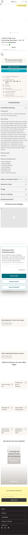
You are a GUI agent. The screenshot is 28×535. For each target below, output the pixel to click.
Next (26, 19)
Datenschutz (21, 269)
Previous (1, 19)
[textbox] (14, 496)
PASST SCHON (14, 276)
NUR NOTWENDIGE (14, 287)
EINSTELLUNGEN (14, 281)
